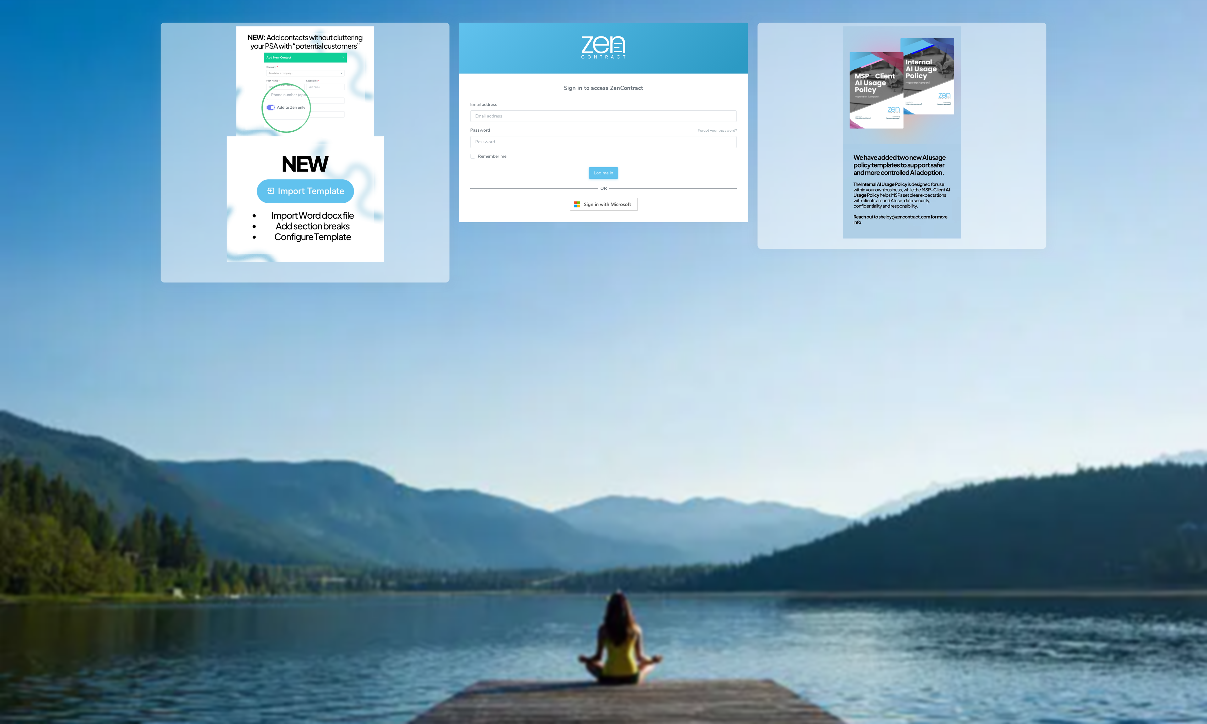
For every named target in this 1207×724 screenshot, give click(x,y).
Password (480, 130)
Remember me (492, 156)
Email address (483, 104)
